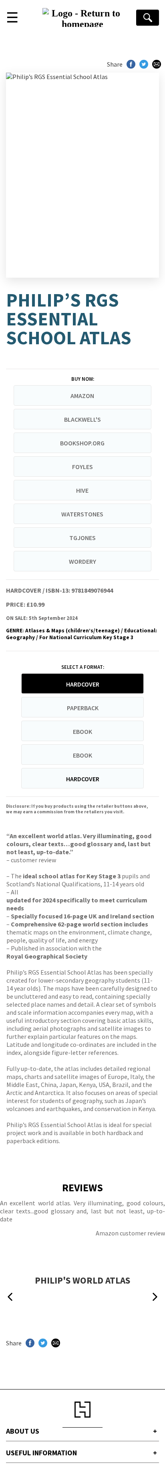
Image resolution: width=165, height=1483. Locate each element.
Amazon (82, 396)
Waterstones (82, 514)
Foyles (82, 467)
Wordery (82, 561)
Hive (82, 490)
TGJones (82, 538)
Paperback (83, 708)
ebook (82, 731)
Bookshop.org (82, 443)
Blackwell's (82, 419)
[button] (10, 1297)
